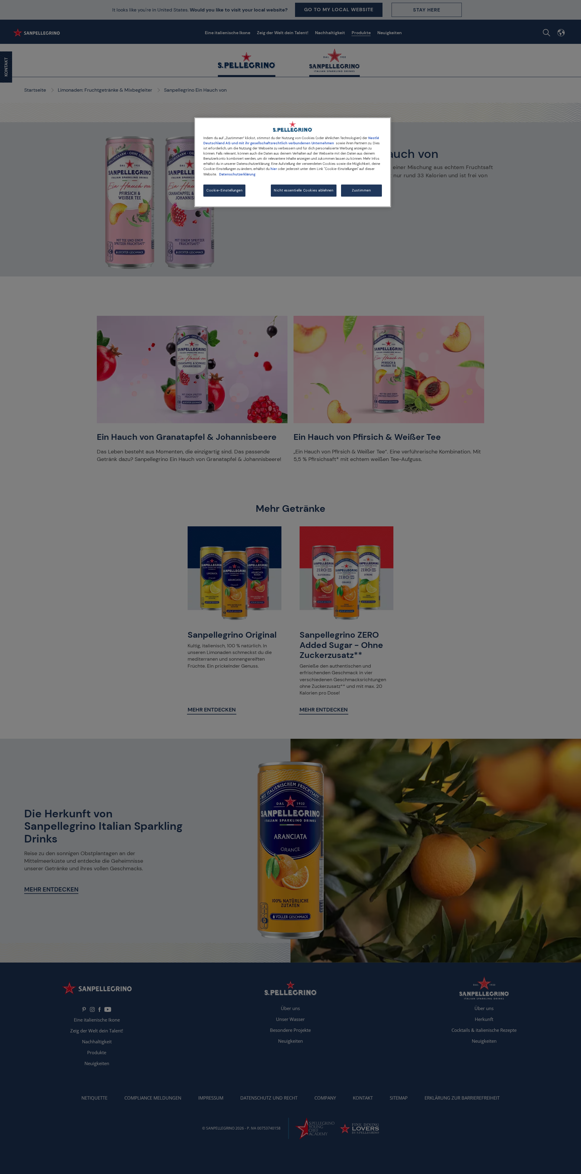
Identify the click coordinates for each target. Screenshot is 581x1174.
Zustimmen (361, 190)
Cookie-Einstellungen (224, 190)
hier (274, 169)
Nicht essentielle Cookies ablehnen (303, 190)
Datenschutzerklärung (237, 174)
